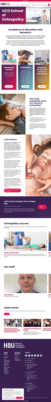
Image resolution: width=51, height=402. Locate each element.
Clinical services (18, 360)
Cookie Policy (9, 395)
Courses (18, 5)
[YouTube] (41, 356)
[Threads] (38, 356)
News (42, 5)
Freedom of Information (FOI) (6, 365)
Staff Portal (6, 362)
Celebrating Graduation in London (32, 329)
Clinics (45, 5)
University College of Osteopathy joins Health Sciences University (12, 330)
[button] (48, 241)
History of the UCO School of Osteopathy (12, 190)
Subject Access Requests (7, 368)
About (38, 5)
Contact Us (49, 2)
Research (33, 5)
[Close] (22, 389)
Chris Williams (9, 295)
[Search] (49, 5)
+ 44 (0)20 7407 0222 (31, 371)
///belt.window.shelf (31, 385)
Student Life (27, 5)
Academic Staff (31, 2)
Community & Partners (42, 2)
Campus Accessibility (6, 373)
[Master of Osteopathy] (25, 241)
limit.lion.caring (30, 373)
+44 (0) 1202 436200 (31, 358)
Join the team (17, 359)
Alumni (36, 2)
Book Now (41, 207)
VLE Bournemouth (6, 359)
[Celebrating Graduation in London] (32, 323)
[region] (13, 394)
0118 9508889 (29, 383)
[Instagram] (29, 356)
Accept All (19, 397)
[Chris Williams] (25, 283)
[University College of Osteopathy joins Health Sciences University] (13, 323)
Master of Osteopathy (11, 253)
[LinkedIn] (32, 356)
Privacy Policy (26, 401)
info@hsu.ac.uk (30, 360)
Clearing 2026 (25, 0)
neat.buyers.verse (30, 362)
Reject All (13, 397)
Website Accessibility (6, 370)
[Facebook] (26, 356)
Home (14, 5)
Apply (22, 5)
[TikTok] (35, 356)
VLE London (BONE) (6, 357)
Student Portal (7, 361)
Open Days (17, 356)
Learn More (8, 86)
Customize (6, 397)
